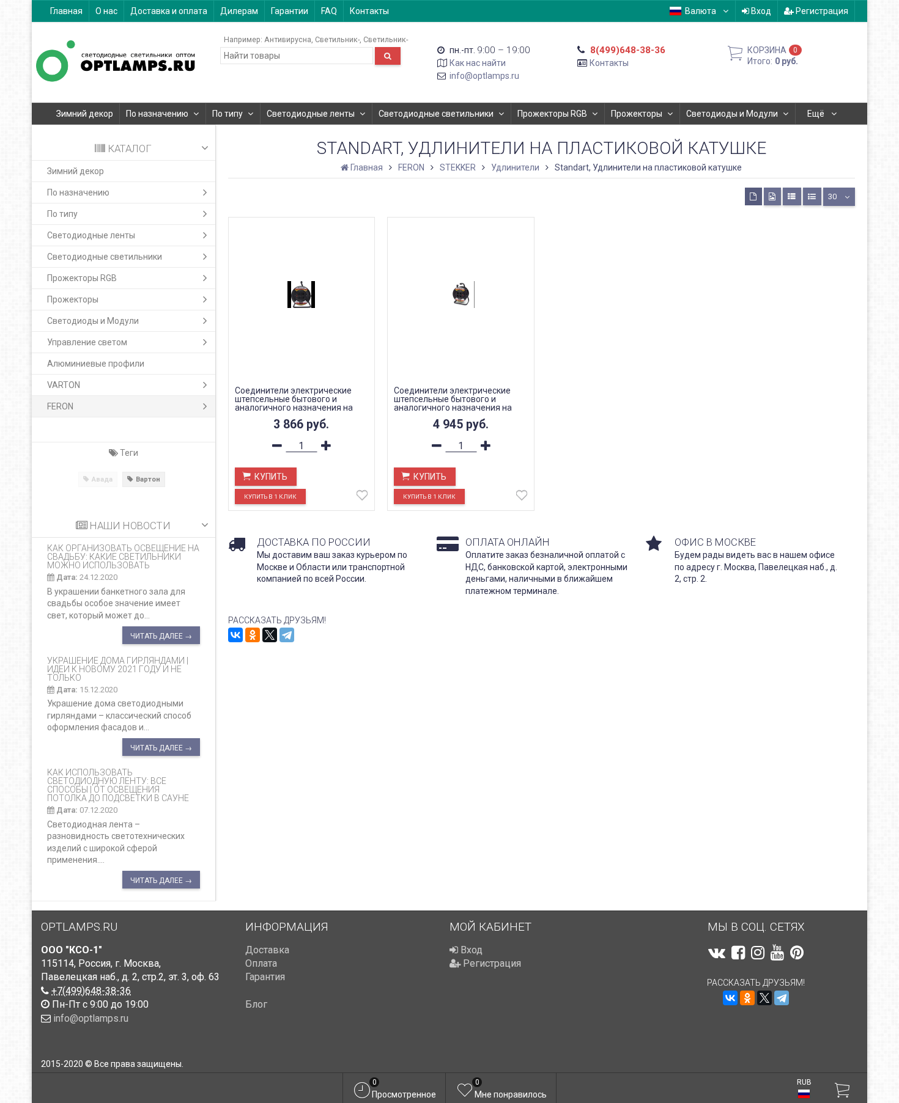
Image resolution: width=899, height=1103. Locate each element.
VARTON (63, 385)
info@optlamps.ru (484, 76)
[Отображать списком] (792, 196)
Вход (760, 11)
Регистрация (821, 11)
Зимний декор (84, 114)
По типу (227, 114)
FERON (60, 406)
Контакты (369, 11)
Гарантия (265, 977)
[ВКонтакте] (235, 635)
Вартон (148, 479)
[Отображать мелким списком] (812, 196)
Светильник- (337, 39)
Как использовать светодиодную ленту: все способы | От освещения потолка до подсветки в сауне (118, 785)
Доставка (267, 950)
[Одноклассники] (252, 635)
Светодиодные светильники (436, 114)
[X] (269, 635)
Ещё (816, 114)
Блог (256, 1004)
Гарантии (289, 11)
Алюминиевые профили (95, 363)
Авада (102, 479)
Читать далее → (161, 636)
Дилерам (239, 11)
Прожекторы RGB (552, 114)
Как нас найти (478, 63)
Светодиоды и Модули (732, 114)
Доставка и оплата (168, 11)
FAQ (329, 11)
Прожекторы (636, 114)
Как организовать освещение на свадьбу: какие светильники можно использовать (123, 556)
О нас (106, 11)
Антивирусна (287, 39)
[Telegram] (286, 635)
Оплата (261, 963)
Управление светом (87, 342)
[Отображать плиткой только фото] (772, 196)
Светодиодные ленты (311, 114)
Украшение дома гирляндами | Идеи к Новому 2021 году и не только (117, 669)
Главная (66, 11)
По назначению (157, 114)
